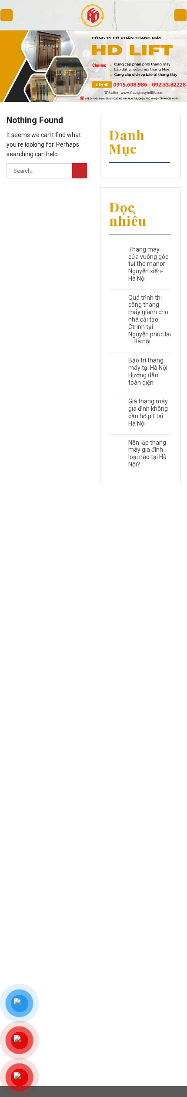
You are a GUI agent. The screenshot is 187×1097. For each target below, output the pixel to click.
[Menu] (6, 15)
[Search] (180, 15)
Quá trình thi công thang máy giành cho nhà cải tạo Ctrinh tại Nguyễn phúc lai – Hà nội (149, 319)
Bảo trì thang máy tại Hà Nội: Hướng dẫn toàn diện (148, 371)
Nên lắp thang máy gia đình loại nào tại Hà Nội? (147, 453)
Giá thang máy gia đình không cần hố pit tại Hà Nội (148, 412)
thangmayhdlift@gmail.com (39, 632)
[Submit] (79, 170)
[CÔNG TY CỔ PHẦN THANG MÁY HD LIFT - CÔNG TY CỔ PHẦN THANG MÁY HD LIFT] (93, 15)
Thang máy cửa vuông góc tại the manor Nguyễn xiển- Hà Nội (148, 264)
